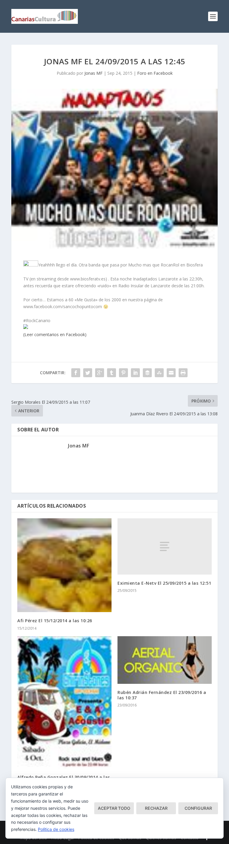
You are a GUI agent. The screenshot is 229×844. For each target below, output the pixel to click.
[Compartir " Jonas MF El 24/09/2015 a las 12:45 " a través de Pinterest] (123, 373)
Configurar (198, 808)
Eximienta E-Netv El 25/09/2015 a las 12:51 (164, 583)
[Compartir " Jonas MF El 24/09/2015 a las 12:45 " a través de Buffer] (147, 373)
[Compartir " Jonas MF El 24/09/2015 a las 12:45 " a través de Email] (171, 373)
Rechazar (156, 808)
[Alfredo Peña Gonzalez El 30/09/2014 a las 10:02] (64, 702)
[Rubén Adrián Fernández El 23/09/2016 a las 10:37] (164, 660)
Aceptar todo (114, 808)
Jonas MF (93, 73)
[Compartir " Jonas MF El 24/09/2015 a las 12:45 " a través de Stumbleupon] (159, 373)
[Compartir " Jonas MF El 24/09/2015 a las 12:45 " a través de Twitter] (88, 373)
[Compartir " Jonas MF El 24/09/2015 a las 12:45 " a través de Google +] (100, 373)
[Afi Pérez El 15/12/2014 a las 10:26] (64, 565)
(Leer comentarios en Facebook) (54, 334)
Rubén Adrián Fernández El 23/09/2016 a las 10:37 (161, 695)
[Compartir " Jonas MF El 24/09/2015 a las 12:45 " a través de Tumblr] (111, 373)
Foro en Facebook (155, 73)
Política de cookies (56, 829)
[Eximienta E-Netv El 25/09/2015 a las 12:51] (164, 546)
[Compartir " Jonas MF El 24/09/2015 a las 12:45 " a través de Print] (183, 373)
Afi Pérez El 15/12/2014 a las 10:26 (54, 620)
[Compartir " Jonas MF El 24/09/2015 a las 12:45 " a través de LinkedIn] (135, 373)
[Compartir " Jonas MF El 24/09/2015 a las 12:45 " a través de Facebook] (76, 373)
